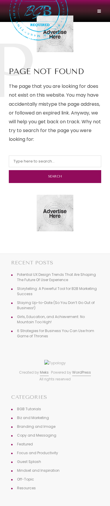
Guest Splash (29, 461)
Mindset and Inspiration (38, 470)
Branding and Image (36, 426)
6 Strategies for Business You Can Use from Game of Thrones (55, 333)
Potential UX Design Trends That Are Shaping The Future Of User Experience (56, 277)
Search (55, 176)
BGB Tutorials (29, 408)
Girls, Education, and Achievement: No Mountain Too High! (51, 319)
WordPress (81, 372)
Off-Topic (25, 479)
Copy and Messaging (36, 435)
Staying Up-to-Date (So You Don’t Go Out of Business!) (56, 305)
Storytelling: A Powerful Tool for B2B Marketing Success (57, 291)
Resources (26, 488)
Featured (25, 444)
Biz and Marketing (33, 417)
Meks (44, 372)
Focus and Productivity (37, 452)
